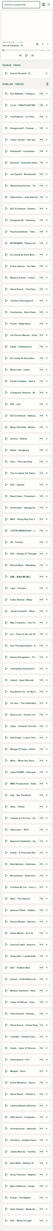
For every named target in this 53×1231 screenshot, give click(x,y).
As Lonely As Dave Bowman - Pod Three (24, 358)
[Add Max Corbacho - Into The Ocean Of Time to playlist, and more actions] (46, 623)
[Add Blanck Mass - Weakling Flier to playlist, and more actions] (46, 565)
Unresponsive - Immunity (23, 1128)
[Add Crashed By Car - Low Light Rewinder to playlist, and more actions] (46, 887)
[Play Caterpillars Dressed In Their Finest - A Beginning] (7, 668)
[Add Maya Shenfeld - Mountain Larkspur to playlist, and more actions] (46, 427)
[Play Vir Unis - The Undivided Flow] (7, 703)
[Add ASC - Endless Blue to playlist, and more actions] (46, 968)
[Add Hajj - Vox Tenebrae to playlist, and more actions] (46, 795)
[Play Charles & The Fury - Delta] (7, 818)
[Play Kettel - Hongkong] (7, 450)
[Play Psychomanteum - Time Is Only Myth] (7, 231)
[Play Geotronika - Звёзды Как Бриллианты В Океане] (7, 507)
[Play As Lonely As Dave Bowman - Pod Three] (7, 358)
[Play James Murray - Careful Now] (7, 1151)
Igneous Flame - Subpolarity (24, 910)
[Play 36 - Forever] (7, 542)
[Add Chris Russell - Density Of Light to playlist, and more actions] (46, 1014)
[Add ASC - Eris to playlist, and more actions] (46, 404)
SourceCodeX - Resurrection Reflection (24, 944)
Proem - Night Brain (20, 323)
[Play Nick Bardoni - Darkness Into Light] (7, 864)
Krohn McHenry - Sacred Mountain (24, 1082)
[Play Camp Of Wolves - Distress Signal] (7, 1002)
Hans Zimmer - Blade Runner (24, 1209)
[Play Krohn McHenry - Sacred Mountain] (7, 1082)
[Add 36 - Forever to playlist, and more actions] (46, 542)
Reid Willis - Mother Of (22, 1163)
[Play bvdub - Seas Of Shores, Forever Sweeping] (7, 1048)
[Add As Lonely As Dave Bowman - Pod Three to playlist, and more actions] (46, 358)
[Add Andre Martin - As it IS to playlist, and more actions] (46, 933)
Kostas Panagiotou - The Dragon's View (24, 657)
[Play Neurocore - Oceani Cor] (7, 714)
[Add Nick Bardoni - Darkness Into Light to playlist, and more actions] (46, 864)
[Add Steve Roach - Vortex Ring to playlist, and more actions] (46, 1025)
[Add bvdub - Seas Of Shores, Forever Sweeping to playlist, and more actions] (46, 1048)
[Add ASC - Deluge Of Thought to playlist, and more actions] (46, 554)
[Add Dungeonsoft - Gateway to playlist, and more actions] (46, 220)
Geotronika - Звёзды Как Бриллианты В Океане (24, 507)
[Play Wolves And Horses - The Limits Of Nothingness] (7, 185)
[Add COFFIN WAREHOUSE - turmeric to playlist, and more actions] (46, 531)
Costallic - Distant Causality (24, 1036)
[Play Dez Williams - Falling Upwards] (7, 93)
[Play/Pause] (26, 55)
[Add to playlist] (42, 44)
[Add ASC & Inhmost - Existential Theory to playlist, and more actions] (46, 209)
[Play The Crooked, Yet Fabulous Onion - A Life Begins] (7, 473)
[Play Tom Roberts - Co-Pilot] (7, 116)
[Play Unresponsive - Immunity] (7, 1128)
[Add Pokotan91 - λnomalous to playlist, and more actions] (46, 151)
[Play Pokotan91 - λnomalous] (7, 151)
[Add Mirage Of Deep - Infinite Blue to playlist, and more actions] (46, 749)
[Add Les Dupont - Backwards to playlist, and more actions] (46, 174)
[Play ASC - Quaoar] (7, 484)
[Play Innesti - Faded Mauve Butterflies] (7, 979)
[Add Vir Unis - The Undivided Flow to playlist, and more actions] (46, 703)
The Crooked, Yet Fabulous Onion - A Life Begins (24, 473)
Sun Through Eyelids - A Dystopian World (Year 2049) (24, 645)
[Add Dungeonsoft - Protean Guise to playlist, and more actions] (46, 128)
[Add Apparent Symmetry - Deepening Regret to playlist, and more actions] (46, 841)
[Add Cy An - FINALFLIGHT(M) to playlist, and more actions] (46, 105)
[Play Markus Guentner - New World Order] (7, 990)
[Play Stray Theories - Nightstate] (7, 1174)
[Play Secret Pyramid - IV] (7, 73)
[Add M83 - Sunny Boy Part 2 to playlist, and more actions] (46, 519)
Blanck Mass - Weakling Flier (24, 565)
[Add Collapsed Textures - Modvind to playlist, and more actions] (46, 393)
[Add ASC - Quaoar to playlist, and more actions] (46, 485)
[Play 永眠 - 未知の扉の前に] (7, 576)
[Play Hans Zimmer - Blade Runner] (7, 1209)
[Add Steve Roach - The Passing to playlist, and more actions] (46, 289)
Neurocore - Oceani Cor (23, 714)
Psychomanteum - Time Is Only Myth (24, 231)
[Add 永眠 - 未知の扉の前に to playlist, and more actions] (46, 577)
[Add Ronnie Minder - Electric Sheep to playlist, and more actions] (46, 922)
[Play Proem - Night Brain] (7, 323)
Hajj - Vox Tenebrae (20, 795)
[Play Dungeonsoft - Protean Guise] (7, 128)
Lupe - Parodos (18, 588)
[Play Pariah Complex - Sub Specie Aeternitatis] (7, 381)
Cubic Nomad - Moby (21, 599)
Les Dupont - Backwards (23, 174)
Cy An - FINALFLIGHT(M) (22, 105)
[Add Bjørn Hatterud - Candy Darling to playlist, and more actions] (46, 1186)
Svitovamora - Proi (20, 1059)
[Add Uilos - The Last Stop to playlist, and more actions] (46, 462)
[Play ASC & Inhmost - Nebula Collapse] (7, 415)
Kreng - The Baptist (20, 1197)
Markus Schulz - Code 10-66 (24, 277)
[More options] (47, 44)
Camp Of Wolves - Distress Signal (24, 1002)
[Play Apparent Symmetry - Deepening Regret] (7, 841)
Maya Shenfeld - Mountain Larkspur (24, 427)
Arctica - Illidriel (18, 438)
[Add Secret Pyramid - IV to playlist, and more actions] (46, 73)
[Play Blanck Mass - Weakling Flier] (7, 565)
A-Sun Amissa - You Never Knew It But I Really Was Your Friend (24, 266)
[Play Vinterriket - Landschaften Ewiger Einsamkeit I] (7, 956)
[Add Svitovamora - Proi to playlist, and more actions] (46, 1060)
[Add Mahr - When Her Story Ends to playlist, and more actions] (46, 761)
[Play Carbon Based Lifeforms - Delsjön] (7, 1105)
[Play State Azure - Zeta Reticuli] (7, 197)
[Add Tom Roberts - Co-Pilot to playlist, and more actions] (46, 117)
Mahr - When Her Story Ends (24, 760)
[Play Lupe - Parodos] (7, 588)
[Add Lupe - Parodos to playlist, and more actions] (46, 588)
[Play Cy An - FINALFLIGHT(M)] (7, 105)
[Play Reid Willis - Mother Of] (7, 1163)
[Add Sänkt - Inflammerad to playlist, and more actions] (46, 347)
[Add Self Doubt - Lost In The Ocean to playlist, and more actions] (46, 738)
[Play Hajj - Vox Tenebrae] (7, 795)
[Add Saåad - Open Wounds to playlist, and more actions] (46, 680)
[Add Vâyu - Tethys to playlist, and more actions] (46, 807)
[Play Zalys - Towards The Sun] (7, 726)
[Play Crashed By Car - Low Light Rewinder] (7, 887)
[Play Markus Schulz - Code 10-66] (7, 277)
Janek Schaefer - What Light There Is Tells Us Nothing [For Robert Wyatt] (24, 611)
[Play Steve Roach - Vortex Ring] (7, 1025)
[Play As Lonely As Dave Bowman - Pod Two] (7, 254)
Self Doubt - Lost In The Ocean (24, 737)
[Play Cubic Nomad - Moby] (7, 599)
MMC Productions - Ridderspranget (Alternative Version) (24, 783)
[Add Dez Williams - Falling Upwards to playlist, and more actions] (46, 94)
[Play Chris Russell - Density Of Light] (7, 1013)
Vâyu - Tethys (17, 806)
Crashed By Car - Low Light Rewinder (24, 887)
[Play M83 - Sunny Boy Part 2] (7, 519)
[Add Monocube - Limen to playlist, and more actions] (46, 370)
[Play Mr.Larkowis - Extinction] (7, 875)
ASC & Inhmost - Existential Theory (24, 208)
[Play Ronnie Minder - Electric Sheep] (7, 921)
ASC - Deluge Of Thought (23, 553)
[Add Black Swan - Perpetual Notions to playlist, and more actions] (46, 496)
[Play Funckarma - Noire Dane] (7, 312)
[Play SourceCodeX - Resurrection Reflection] (7, 944)
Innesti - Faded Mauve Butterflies (24, 979)
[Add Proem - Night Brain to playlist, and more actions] (46, 324)
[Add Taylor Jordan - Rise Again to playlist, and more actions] (46, 140)
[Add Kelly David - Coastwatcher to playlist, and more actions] (46, 1117)
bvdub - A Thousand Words (24, 852)
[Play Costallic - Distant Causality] (7, 1036)
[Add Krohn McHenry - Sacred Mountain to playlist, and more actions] (46, 1083)
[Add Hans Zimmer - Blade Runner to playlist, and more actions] (46, 1209)
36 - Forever (16, 542)
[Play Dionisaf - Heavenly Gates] (7, 162)
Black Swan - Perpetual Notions (24, 496)
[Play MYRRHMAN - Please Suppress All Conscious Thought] (7, 243)
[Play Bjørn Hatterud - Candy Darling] (7, 1186)
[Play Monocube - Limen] (7, 369)
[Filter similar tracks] (47, 84)
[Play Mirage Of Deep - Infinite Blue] (7, 749)
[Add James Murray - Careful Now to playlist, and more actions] (46, 1152)
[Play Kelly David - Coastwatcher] (7, 1117)
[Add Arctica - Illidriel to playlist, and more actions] (46, 439)
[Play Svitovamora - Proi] (7, 1059)
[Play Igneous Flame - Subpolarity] (7, 910)
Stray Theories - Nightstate (24, 1174)
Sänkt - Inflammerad (21, 346)
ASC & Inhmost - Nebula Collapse (24, 415)
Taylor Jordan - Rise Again (24, 139)
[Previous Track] (20, 55)
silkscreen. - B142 (19, 829)
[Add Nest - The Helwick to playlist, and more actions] (46, 899)
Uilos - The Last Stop (21, 461)
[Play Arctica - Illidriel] (7, 438)
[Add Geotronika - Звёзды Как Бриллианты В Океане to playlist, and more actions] (46, 508)
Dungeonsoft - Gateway (22, 220)
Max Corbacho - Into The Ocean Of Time (24, 622)
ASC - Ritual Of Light (21, 1220)
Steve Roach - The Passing (24, 289)
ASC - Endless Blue (20, 967)
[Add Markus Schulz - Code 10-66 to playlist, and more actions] (46, 278)
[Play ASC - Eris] (7, 404)
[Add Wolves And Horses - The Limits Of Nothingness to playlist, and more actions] (46, 186)
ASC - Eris (15, 404)
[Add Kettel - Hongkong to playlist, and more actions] (46, 450)
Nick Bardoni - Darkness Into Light (24, 864)
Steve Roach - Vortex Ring (24, 1025)
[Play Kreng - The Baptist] (7, 1197)
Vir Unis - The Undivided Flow (24, 703)
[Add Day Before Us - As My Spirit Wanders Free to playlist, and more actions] (46, 692)
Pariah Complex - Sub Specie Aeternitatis (24, 381)
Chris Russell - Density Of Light (24, 1013)
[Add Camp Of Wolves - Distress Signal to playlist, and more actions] (46, 1002)
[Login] (43, 4)
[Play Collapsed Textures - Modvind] (7, 392)
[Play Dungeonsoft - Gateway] (7, 220)
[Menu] (49, 4)
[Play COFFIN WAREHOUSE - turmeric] (7, 530)
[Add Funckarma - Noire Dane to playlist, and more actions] (46, 312)
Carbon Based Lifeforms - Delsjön (24, 1105)
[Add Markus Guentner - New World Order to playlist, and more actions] (46, 991)
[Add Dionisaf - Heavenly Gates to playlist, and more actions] (46, 163)
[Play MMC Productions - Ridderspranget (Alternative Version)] (7, 783)
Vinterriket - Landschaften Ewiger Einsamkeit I (24, 956)
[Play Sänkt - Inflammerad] (7, 346)
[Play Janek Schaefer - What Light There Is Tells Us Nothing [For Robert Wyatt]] (7, 611)
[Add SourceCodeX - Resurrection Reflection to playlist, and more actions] (46, 945)
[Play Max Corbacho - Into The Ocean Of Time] (7, 622)
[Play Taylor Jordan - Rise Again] (7, 139)
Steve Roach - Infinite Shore (24, 1094)
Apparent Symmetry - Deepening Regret (24, 841)
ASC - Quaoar (17, 484)
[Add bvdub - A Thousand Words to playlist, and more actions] (46, 853)
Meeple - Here (17, 1071)
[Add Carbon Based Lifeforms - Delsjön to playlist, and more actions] (46, 1106)
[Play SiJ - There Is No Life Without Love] (7, 634)
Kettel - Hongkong (19, 450)
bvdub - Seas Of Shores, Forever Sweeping (24, 1048)
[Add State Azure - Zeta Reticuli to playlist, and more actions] (46, 197)
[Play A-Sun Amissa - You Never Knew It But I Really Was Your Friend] (7, 266)
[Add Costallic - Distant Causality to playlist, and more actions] (46, 1037)
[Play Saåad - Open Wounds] (7, 680)
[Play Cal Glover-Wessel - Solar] (7, 335)
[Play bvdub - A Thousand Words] (7, 852)
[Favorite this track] (37, 44)
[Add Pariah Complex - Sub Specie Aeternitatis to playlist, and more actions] (46, 381)
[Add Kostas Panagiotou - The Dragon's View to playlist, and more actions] (46, 657)
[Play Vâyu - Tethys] (7, 806)
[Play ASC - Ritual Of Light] (7, 1220)
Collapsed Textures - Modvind (24, 392)
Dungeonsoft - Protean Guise (24, 128)
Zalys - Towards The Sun (23, 726)
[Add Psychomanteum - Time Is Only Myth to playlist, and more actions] (46, 232)
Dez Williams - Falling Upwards (24, 93)
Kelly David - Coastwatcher (24, 1117)
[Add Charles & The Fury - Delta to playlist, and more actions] (46, 818)
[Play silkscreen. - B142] (7, 829)
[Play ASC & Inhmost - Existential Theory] (7, 208)
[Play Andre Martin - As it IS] (7, 933)
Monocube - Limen (20, 369)
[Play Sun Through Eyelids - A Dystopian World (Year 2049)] (7, 645)
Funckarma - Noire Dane (23, 312)
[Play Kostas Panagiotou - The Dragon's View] (7, 657)
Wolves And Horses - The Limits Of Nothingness (24, 185)
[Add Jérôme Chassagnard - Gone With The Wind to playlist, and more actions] (46, 301)
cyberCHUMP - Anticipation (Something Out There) (24, 772)
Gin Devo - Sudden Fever (23, 1140)
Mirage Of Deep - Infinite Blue (24, 749)
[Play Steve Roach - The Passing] (7, 289)
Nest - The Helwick (20, 898)
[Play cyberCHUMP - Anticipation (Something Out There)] (7, 772)
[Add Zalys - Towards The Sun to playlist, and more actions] (46, 726)
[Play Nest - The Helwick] (7, 898)
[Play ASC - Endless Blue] (7, 967)
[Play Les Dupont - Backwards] (7, 174)
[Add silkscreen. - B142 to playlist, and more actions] (46, 830)
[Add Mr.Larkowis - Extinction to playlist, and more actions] (46, 876)
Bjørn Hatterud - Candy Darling (24, 1186)
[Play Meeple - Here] (7, 1071)
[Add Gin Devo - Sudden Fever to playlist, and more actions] (46, 1140)
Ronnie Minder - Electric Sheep (24, 921)
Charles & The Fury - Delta (24, 818)
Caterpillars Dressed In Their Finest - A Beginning (24, 668)
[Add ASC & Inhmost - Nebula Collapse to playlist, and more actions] (46, 416)
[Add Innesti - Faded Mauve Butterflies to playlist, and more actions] (46, 979)
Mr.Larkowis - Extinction (22, 875)
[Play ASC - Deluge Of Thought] (7, 553)
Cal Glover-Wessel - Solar (23, 335)
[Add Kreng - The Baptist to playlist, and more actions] (46, 1198)
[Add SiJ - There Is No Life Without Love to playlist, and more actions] (46, 634)
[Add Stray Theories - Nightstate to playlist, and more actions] (46, 1175)
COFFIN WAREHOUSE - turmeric (24, 530)
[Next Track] (32, 55)
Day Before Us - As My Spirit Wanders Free (24, 691)
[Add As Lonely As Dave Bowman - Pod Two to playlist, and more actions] (46, 255)
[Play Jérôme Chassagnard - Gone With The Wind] (7, 300)
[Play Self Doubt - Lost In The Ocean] (7, 737)
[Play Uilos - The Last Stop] (7, 461)
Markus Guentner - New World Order (24, 990)
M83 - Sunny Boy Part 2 (22, 519)
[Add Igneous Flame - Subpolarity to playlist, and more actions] (46, 910)
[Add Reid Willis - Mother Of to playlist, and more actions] (46, 1163)
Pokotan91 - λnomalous (22, 151)
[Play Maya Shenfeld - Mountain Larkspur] (7, 427)
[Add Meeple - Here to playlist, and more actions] (46, 1071)
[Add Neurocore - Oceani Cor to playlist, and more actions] (46, 715)
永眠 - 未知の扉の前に (20, 576)
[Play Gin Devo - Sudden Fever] (7, 1140)
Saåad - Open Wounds (22, 680)
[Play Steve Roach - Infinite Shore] (7, 1094)
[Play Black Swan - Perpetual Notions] (7, 496)
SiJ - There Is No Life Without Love (24, 634)
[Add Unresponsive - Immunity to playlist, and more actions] (46, 1129)
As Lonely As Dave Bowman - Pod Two (24, 254)
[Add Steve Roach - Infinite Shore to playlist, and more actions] (46, 1094)
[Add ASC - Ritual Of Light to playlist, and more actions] (46, 1221)
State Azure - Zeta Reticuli (24, 197)
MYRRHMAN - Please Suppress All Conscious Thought (24, 243)
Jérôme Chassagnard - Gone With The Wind (24, 300)
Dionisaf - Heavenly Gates (24, 162)
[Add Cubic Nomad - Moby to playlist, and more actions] (46, 600)
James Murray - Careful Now (24, 1151)
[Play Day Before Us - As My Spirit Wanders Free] (7, 691)
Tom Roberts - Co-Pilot (22, 116)
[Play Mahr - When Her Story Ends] (7, 760)
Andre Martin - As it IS (21, 933)
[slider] (20, 50)
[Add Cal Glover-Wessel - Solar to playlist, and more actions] (46, 335)
